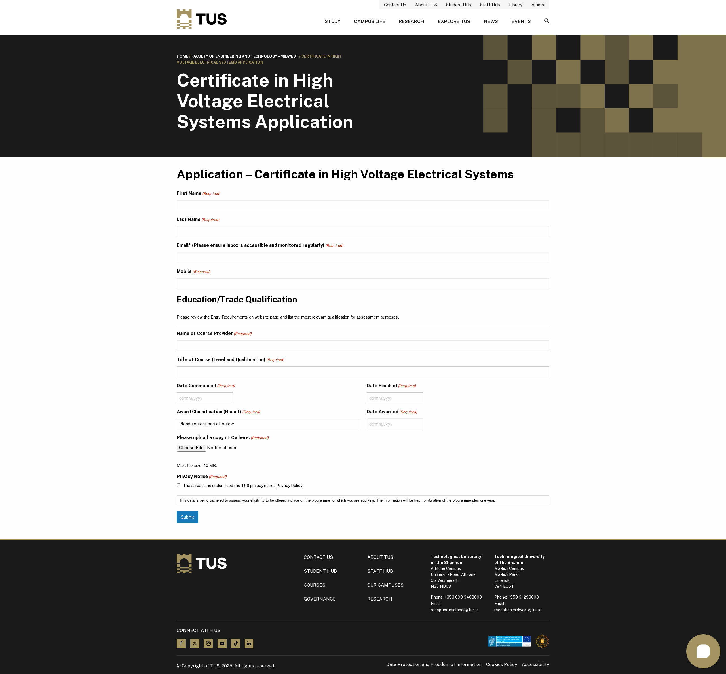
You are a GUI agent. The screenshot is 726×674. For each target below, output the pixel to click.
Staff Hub (490, 4)
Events (521, 21)
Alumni (538, 4)
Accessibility (535, 664)
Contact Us (395, 4)
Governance (320, 599)
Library (515, 4)
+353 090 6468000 (463, 597)
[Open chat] (703, 651)
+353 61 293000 (523, 597)
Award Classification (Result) (218, 411)
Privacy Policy (289, 485)
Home (182, 56)
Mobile (193, 271)
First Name (198, 193)
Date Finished (391, 385)
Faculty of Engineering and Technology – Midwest (244, 56)
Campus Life (369, 21)
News (491, 21)
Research (411, 21)
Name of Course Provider (214, 333)
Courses (314, 585)
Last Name (198, 219)
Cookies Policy (501, 664)
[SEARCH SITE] (546, 21)
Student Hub (458, 4)
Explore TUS (454, 21)
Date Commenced (206, 385)
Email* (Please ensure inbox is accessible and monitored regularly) (260, 245)
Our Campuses (385, 585)
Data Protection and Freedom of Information (434, 664)
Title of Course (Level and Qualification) (230, 359)
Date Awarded (392, 411)
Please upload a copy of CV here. (223, 437)
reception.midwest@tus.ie (517, 610)
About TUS (426, 4)
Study (332, 21)
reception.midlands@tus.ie (455, 610)
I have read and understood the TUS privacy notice (243, 485)
